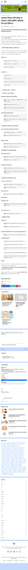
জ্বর (5, 464)
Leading (21, 450)
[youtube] (14, 552)
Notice (22, 452)
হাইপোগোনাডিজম (4, 474)
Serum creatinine (19, 457)
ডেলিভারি (20, 464)
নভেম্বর (14, 499)
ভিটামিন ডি (23, 469)
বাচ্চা (2, 469)
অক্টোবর (14, 501)
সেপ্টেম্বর (14, 503)
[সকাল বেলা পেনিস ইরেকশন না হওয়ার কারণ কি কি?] (4, 411)
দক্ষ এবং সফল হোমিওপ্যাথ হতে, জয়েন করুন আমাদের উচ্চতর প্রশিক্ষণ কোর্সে (18, 433)
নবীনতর (3, 349)
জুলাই (14, 484)
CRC (18, 445)
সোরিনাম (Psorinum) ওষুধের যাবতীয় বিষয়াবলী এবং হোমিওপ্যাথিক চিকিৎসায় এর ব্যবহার (17, 415)
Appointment (10, 560)
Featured (4, 450)
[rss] (20, 552)
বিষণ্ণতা (10, 469)
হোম (1, 15)
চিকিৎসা (24, 462)
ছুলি (2, 464)
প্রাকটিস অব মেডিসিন (14, 467)
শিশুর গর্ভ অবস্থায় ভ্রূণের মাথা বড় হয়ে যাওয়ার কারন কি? (17, 426)
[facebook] (8, 552)
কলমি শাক (3, 462)
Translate (13, 358)
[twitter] (11, 552)
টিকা (8, 464)
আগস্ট (14, 482)
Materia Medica (5, 452)
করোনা (24, 459)
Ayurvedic (4, 445)
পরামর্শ (8, 467)
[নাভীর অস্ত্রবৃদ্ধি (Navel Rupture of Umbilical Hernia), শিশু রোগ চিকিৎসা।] (7, 314)
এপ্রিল (14, 515)
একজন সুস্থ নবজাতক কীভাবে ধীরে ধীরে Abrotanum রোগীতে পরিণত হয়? (7, 304)
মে (14, 513)
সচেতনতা (15, 471)
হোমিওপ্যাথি (10, 474)
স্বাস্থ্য (23, 471)
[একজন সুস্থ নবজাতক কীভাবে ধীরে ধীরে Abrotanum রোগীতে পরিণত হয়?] (7, 297)
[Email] (19, 286)
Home (4, 560)
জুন (14, 486)
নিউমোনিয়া (3, 467)
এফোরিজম (12, 459)
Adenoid (8, 443)
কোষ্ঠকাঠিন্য (12, 462)
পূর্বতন (25, 349)
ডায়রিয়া (12, 464)
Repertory (21, 455)
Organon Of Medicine (6, 455)
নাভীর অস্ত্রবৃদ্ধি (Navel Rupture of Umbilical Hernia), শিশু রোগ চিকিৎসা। (6, 321)
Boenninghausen (11, 445)
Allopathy (14, 443)
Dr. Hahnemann (21, 448)
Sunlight (3, 459)
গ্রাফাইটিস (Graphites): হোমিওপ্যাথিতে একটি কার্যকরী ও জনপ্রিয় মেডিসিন (18, 421)
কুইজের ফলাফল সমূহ (4, 401)
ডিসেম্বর (14, 496)
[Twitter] (11, 286)
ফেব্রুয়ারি (14, 491)
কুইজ (7, 462)
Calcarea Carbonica (6, 448)
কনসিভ (21, 459)
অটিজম (8, 459)
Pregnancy (15, 455)
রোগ (11, 471)
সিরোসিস (19, 471)
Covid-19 (14, 448)
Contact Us (16, 560)
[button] (1, 2)
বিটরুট (6, 469)
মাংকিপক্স (3, 471)
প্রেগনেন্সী (20, 467)
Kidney (15, 450)
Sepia (12, 457)
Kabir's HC (22, 560)
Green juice (10, 450)
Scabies (7, 457)
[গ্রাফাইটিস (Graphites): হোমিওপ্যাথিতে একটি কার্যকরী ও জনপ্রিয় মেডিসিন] (4, 422)
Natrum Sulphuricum (14, 452)
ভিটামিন (19, 469)
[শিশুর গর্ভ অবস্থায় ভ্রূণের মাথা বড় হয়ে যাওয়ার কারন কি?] (4, 428)
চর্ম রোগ (20, 462)
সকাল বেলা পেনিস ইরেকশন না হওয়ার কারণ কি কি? (16, 409)
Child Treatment (7, 15)
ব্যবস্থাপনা (14, 469)
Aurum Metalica (21, 443)
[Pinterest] (17, 286)
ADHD (3, 443)
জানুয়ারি (14, 494)
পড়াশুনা (24, 467)
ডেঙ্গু (16, 464)
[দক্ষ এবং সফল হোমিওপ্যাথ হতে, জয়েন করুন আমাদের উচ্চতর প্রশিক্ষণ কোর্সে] (4, 434)
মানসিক (7, 471)
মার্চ (14, 489)
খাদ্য (16, 462)
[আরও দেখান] (22, 286)
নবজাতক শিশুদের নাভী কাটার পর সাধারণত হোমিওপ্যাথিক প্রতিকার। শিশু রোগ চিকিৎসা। (20, 304)
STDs (3, 457)
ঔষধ (17, 459)
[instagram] (17, 552)
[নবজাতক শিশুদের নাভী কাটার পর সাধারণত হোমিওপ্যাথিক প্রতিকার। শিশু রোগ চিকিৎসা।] (21, 297)
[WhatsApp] (14, 286)
